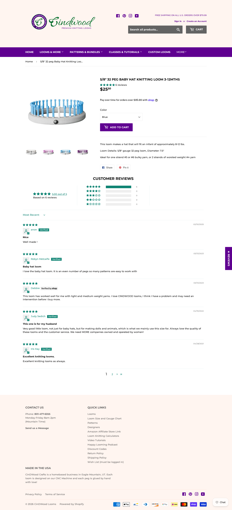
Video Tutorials (97, 440)
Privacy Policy (33, 494)
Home (29, 52)
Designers (94, 427)
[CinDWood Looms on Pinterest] (124, 16)
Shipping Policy (97, 457)
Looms (92, 413)
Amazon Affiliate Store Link (104, 431)
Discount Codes (97, 448)
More (181, 52)
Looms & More (50, 52)
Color (103, 110)
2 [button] (112, 374)
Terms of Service (55, 494)
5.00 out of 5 (59, 194)
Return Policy (95, 453)
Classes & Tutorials (124, 52)
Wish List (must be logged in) (106, 462)
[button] (107, 84)
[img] (30, 224)
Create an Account (197, 21)
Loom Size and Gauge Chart (104, 418)
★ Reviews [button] (228, 258)
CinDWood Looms (45, 504)
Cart (199, 29)
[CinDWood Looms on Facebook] (118, 16)
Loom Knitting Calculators (103, 435)
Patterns (93, 422)
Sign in (178, 21)
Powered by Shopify (72, 504)
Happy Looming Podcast (102, 444)
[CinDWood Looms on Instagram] (130, 16)
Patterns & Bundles (85, 52)
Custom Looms (159, 52)
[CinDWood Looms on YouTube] (137, 16)
